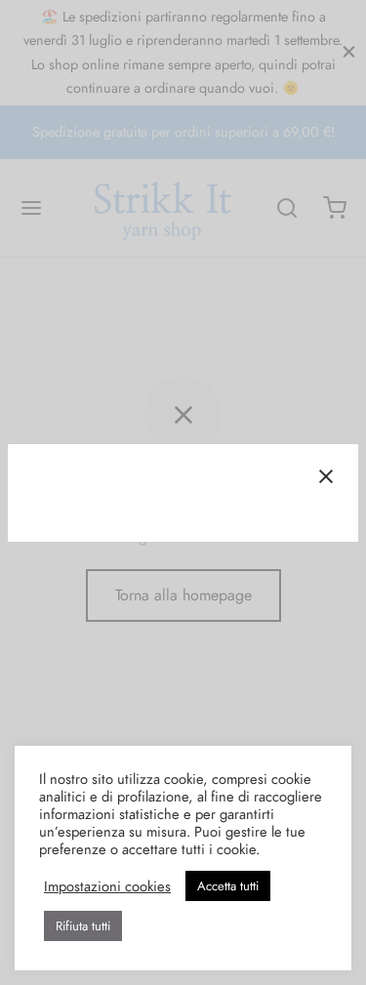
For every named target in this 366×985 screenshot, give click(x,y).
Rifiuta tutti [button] (83, 926)
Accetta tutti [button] (228, 886)
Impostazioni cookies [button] (107, 886)
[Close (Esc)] (326, 476)
